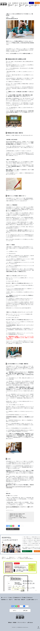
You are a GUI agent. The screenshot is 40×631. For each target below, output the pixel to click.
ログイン (31, 2)
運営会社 (10, 622)
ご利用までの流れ (17, 599)
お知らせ (10, 597)
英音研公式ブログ (17, 597)
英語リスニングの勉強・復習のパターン (17, 516)
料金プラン (11, 599)
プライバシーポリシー (21, 622)
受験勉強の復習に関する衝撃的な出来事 (17, 513)
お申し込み (37, 2)
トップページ (4, 597)
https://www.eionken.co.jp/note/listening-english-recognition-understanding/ (18, 487)
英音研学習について (26, 551)
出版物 (24, 597)
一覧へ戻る (11, 529)
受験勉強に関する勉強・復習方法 (16, 515)
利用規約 (14, 622)
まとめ (11, 518)
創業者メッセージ (34, 599)
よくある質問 (28, 599)
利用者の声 (23, 599)
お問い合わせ (30, 597)
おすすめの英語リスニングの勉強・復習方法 (18, 517)
